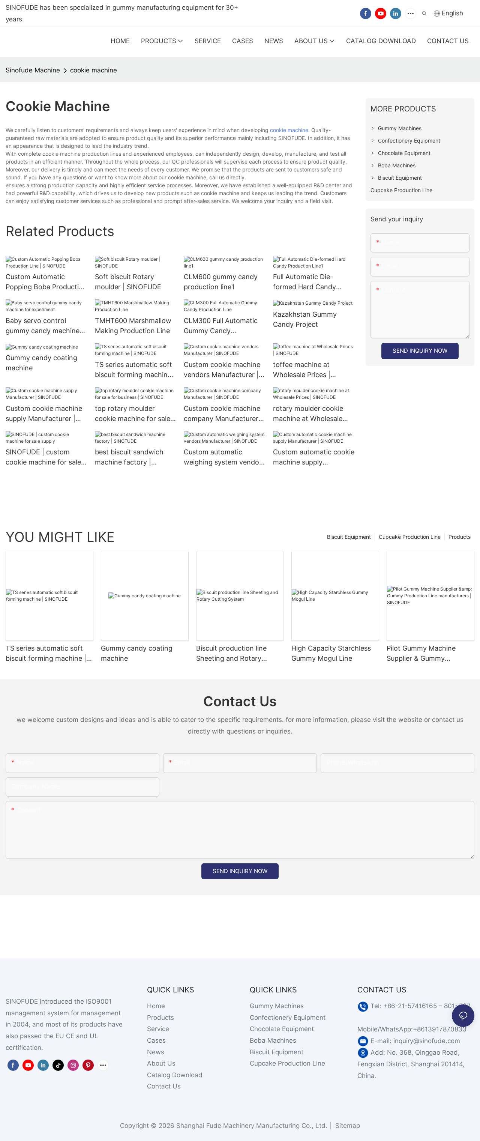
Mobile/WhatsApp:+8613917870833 (411, 1029)
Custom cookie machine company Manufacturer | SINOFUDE (223, 414)
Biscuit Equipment (349, 537)
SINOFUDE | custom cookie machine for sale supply (43, 457)
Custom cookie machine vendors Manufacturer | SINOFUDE (222, 370)
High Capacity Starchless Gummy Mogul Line (331, 653)
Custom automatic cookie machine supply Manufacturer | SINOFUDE (313, 457)
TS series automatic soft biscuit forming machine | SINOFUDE (135, 370)
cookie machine (93, 70)
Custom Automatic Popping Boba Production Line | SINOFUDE (46, 282)
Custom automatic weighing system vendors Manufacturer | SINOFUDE (224, 457)
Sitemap (346, 1125)
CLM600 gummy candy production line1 (221, 282)
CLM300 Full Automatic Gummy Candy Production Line (221, 326)
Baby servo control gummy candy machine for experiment (43, 326)
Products (459, 537)
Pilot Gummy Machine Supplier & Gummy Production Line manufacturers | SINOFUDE (430, 653)
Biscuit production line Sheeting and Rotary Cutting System (231, 653)
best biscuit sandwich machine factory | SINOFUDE (129, 457)
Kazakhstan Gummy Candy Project (305, 319)
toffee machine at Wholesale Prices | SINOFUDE (301, 370)
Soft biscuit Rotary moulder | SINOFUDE (128, 282)
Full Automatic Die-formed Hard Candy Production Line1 (304, 282)
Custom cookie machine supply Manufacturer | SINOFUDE (44, 414)
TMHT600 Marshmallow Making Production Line (133, 326)
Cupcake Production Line (410, 537)
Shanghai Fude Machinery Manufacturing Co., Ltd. (251, 1125)
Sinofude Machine (33, 70)
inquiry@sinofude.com (426, 1041)
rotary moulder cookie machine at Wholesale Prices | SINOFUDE (308, 414)
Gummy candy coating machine (41, 363)
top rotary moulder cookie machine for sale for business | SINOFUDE (134, 414)
